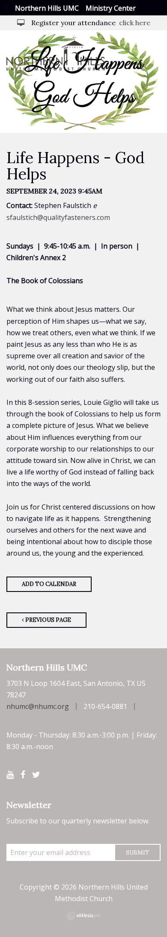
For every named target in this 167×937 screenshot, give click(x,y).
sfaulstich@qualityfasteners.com (58, 217)
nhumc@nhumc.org (37, 706)
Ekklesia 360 (83, 915)
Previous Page (47, 620)
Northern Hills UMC (47, 8)
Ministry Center (111, 8)
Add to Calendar (49, 584)
